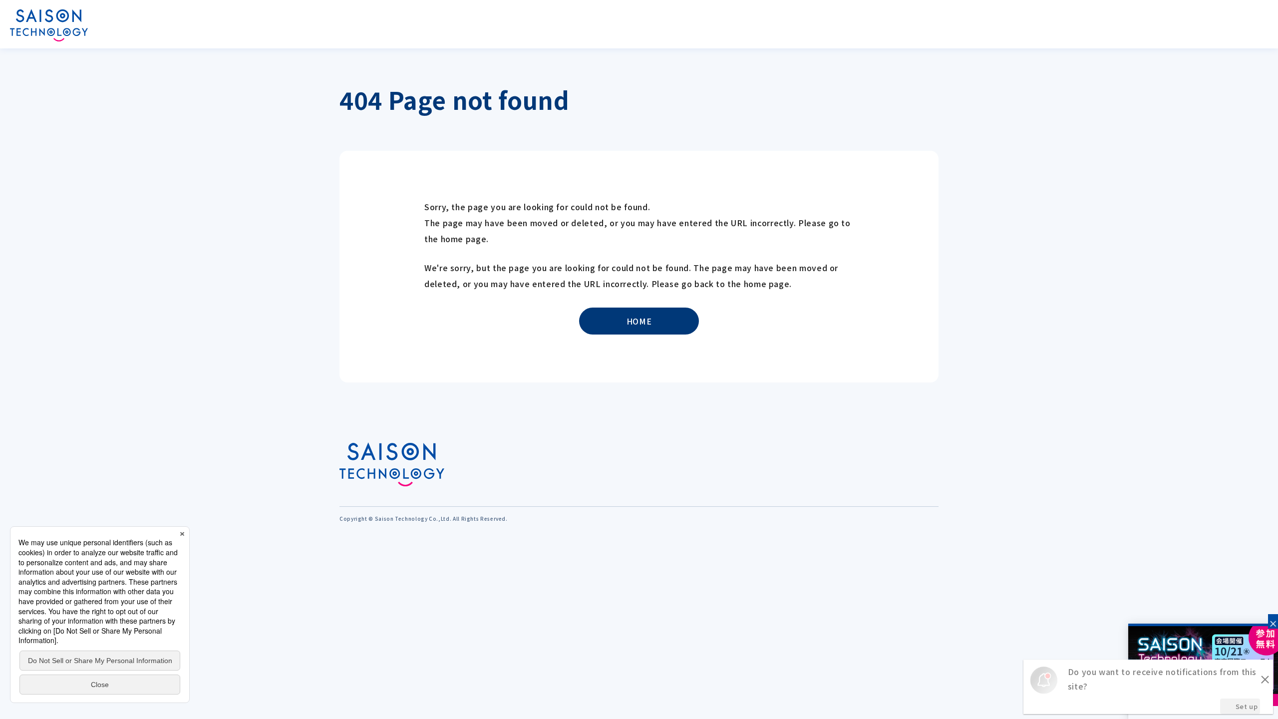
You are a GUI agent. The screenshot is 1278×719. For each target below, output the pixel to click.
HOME (639, 321)
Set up (1247, 706)
